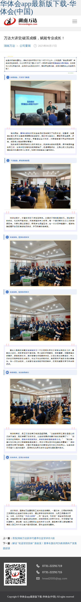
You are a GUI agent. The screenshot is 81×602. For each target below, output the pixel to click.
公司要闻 (25, 45)
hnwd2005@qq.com (54, 578)
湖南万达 (9, 45)
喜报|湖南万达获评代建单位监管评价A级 (33, 538)
